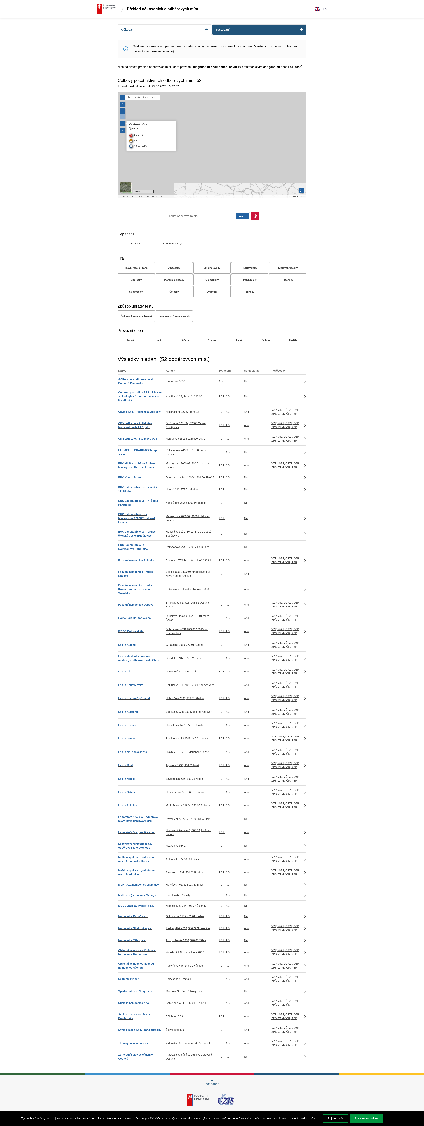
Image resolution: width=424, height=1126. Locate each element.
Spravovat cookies (366, 1118)
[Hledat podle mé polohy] (255, 216)
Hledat (242, 216)
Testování (223, 29)
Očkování (127, 29)
